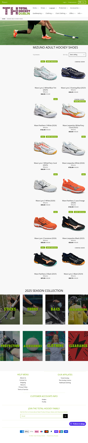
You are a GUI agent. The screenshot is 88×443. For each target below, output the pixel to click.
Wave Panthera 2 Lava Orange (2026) (73, 202)
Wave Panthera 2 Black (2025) (45, 274)
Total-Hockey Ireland (39, 436)
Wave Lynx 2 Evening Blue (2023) (73, 88)
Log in (64, 2)
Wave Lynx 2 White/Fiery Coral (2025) (45, 164)
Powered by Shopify (52, 436)
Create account (72, 2)
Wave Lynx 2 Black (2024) (73, 274)
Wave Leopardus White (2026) (73, 163)
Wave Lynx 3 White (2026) (45, 201)
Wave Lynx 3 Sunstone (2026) (45, 238)
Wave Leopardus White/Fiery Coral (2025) (73, 126)
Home (3, 19)
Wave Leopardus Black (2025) (73, 238)
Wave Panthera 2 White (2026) (45, 125)
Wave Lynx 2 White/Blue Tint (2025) (45, 89)
